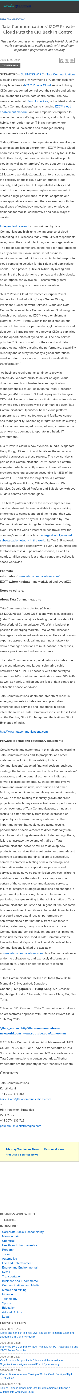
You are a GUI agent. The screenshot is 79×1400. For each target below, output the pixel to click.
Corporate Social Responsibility (23, 1231)
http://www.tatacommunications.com (24, 731)
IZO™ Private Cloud (37, 85)
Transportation (11, 1276)
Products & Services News (22, 1154)
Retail (6, 1272)
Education (8, 1307)
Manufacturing (11, 1236)
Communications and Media (20, 1285)
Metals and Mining (14, 1289)
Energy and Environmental (19, 1267)
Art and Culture (12, 1312)
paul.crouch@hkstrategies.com (20, 1125)
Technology (10, 65)
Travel (6, 1254)
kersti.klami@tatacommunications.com (25, 1099)
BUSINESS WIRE (31, 74)
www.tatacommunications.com (23, 953)
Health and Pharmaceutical (20, 1245)
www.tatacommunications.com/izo (41, 576)
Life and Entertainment (17, 1263)
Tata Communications (61, 74)
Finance (7, 1294)
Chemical (8, 1240)
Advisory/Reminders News (22, 1149)
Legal (5, 1316)
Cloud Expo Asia (37, 101)
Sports (6, 1303)
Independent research (14, 226)
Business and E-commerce (20, 1281)
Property (7, 1249)
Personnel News (54, 1149)
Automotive (9, 1258)
